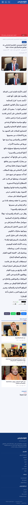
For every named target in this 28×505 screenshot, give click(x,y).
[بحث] (9, 2)
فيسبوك (24, 313)
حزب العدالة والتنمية (20, 338)
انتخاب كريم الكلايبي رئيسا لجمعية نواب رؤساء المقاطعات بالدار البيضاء (15, 360)
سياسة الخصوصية (23, 496)
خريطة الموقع (24, 482)
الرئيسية (25, 39)
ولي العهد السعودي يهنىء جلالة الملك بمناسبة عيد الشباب (15, 382)
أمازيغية (25, 457)
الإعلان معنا (24, 494)
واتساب (13, 313)
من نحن (25, 489)
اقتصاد (25, 460)
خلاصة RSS (24, 480)
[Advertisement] (14, 19)
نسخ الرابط (7, 313)
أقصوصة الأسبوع (23, 455)
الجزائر (25, 462)
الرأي (24, 323)
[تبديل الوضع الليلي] (6, 2)
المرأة (25, 471)
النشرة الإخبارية (24, 478)
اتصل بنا (25, 492)
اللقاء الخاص (24, 469)
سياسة (21, 39)
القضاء (25, 466)
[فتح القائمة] (2, 2)
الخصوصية (18, 503)
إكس (18, 313)
